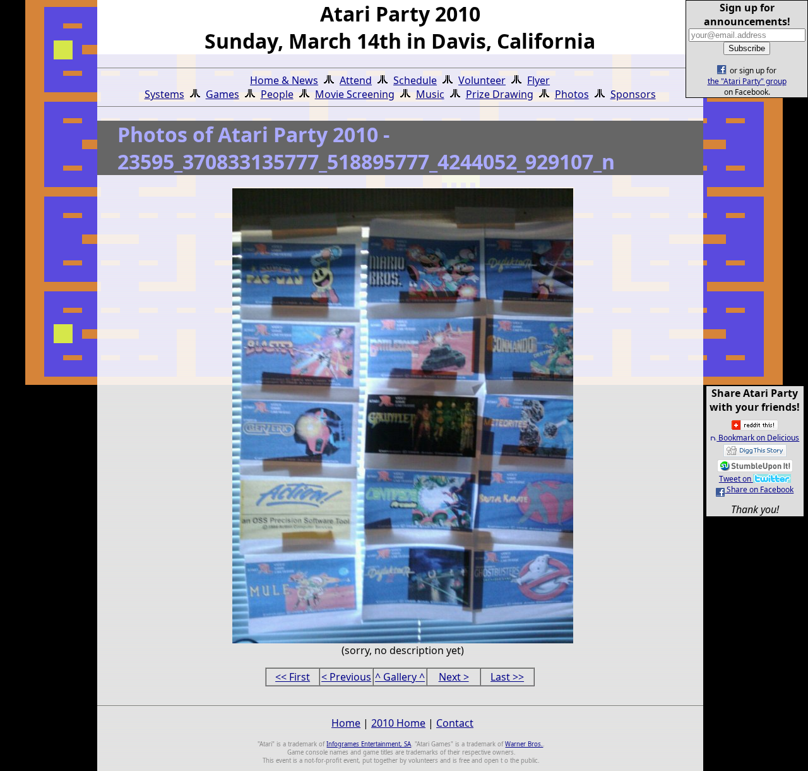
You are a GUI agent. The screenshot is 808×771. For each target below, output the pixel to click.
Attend (356, 80)
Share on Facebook (759, 489)
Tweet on (736, 478)
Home (345, 723)
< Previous (346, 677)
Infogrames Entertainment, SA (368, 744)
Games (222, 94)
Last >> (507, 677)
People (277, 94)
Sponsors (633, 94)
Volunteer (482, 80)
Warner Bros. (524, 744)
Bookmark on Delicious (757, 437)
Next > (454, 677)
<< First (292, 677)
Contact (454, 723)
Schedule (415, 80)
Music (430, 94)
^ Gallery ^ (400, 677)
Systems (164, 94)
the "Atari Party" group (747, 81)
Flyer (538, 80)
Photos (572, 94)
